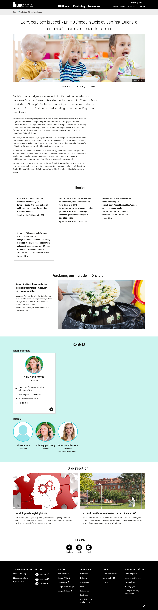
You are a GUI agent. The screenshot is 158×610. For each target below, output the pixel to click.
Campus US (62, 582)
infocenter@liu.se (21, 578)
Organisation (85, 582)
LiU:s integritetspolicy (133, 578)
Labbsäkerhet (85, 591)
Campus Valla (63, 578)
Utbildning (64, 6)
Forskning (79, 6)
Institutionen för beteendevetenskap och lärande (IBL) (31, 388)
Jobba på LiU (132, 7)
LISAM (105, 582)
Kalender (83, 578)
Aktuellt (122, 7)
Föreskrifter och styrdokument (86, 600)
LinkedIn (43, 583)
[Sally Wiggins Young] (34, 409)
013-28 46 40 (23, 403)
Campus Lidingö (64, 591)
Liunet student (107, 578)
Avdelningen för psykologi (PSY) (31, 394)
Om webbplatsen (131, 573)
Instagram (43, 579)
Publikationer (67, 86)
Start (15, 12)
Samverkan (94, 6)
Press (82, 586)
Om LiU (115, 7)
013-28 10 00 (20, 581)
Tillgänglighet (130, 586)
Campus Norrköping (65, 586)
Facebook (43, 574)
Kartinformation (63, 573)
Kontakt (142, 7)
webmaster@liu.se (131, 593)
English (133, 3)
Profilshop (84, 595)
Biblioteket (84, 573)
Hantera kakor (130, 582)
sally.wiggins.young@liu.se (29, 398)
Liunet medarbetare (109, 573)
